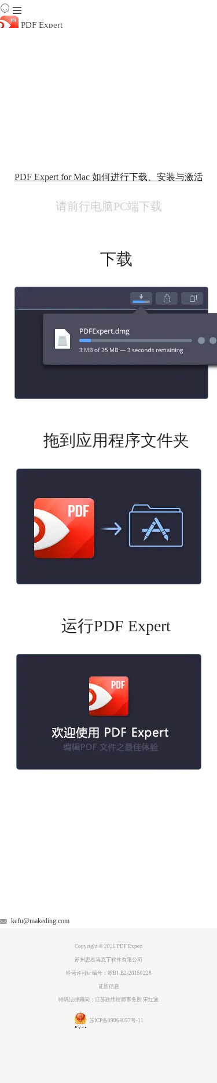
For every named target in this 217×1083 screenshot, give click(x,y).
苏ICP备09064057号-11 (116, 1020)
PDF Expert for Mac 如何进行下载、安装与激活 (108, 177)
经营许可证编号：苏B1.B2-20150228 (109, 973)
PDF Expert (40, 25)
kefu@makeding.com (40, 921)
